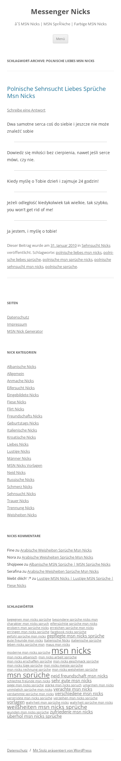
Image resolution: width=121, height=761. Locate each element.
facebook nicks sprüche (68, 632)
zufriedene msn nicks (71, 712)
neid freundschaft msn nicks (79, 676)
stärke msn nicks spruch (63, 685)
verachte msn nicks (72, 689)
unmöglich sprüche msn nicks (29, 689)
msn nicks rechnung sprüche (29, 669)
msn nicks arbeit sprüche (57, 657)
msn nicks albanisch (22, 657)
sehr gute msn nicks (71, 680)
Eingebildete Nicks (23, 394)
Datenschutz (18, 317)
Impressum (17, 324)
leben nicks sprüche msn (26, 644)
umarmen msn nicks (98, 685)
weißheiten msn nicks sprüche (47, 706)
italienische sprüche (86, 640)
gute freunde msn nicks (25, 640)
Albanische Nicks (21, 366)
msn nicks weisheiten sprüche (75, 669)
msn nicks (71, 650)
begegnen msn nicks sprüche (29, 619)
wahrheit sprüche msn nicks (91, 702)
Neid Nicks (16, 472)
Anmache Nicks (20, 380)
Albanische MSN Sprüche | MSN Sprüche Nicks (69, 564)
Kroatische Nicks (21, 437)
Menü (60, 38)
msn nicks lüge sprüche (25, 665)
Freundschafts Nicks (24, 416)
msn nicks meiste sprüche (63, 665)
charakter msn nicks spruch (28, 624)
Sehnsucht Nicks (96, 245)
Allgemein (15, 373)
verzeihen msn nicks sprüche (75, 698)
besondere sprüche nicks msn (75, 619)
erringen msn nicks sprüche (28, 632)
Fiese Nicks (16, 401)
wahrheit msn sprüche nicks (47, 702)
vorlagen (16, 702)
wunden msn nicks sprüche (28, 712)
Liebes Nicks (17, 444)
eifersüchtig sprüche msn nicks (73, 624)
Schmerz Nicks (19, 486)
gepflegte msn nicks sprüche (75, 636)
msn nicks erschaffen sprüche (29, 661)
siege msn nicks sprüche (25, 685)
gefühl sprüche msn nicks (26, 636)
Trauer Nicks (18, 500)
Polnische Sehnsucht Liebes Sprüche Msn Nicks (56, 92)
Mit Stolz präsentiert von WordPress (62, 750)
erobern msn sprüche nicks (28, 628)
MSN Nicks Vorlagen (24, 465)
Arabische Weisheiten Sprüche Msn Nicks (56, 550)
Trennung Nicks (20, 507)
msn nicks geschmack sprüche (76, 661)
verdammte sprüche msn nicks (30, 694)
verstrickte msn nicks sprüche (29, 698)
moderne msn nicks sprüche (28, 652)
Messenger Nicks (60, 11)
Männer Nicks (19, 458)
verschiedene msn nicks (79, 693)
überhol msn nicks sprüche (34, 716)
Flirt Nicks (15, 409)
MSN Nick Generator (25, 331)
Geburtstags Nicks (23, 423)
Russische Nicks (20, 479)
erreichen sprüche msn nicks (72, 628)
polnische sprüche (61, 266)
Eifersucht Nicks (21, 387)
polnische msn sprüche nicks (68, 259)
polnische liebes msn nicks (79, 252)
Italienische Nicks (22, 430)
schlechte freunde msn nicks (28, 681)
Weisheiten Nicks (22, 514)
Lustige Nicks (18, 451)
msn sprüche (28, 675)
